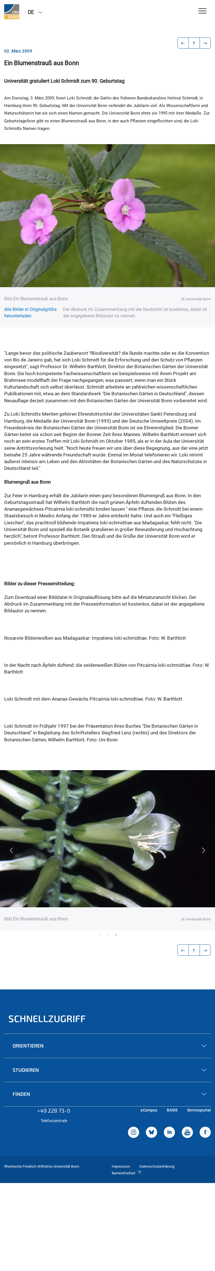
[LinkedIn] (169, 1133)
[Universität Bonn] (11, 11)
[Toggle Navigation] (202, 11)
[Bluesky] (151, 1133)
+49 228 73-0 (53, 1110)
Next (204, 850)
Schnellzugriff (47, 1018)
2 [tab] (107, 934)
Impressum (121, 1166)
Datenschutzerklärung (156, 1166)
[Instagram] (133, 1133)
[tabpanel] (107, 850)
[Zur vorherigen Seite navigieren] (183, 43)
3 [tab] (116, 934)
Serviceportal (199, 1110)
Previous (11, 850)
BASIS (172, 1110)
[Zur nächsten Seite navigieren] (205, 43)
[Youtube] (187, 1133)
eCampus (149, 1110)
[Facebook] (205, 1133)
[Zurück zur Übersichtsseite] (194, 43)
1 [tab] (99, 934)
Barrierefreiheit (123, 1173)
